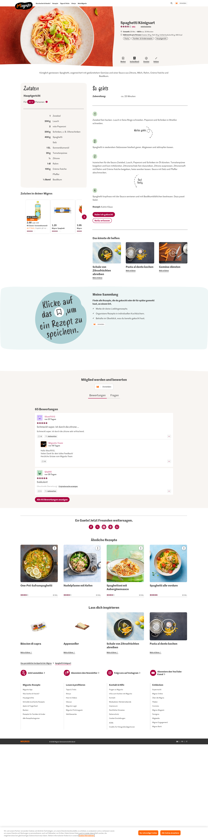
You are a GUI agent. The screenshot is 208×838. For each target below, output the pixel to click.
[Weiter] (84, 216)
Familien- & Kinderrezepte (142, 38)
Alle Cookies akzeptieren (170, 833)
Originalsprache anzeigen (68, 486)
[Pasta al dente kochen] (168, 633)
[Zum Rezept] (39, 571)
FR (182, 741)
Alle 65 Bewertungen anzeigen (52, 499)
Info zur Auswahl (47, 102)
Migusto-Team (55, 442)
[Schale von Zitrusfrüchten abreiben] (125, 633)
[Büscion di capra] (39, 633)
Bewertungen (97, 395)
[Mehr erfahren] (107, 272)
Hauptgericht (161, 38)
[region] (104, 832)
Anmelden (183, 3)
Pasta (126, 38)
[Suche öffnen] (171, 3)
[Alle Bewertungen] (125, 27)
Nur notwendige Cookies (148, 833)
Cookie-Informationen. (86, 835)
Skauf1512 (50, 416)
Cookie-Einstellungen (117, 718)
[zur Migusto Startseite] (24, 4)
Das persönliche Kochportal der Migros (36, 663)
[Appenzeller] (82, 633)
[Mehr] (169, 436)
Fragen (114, 395)
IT (186, 741)
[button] (40, 418)
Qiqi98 (48, 471)
